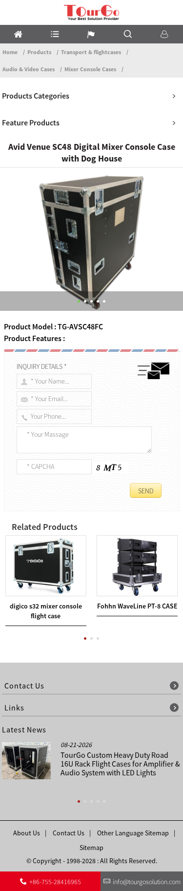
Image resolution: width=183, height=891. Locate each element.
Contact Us (68, 833)
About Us (26, 833)
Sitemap (91, 847)
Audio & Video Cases (28, 69)
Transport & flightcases (91, 52)
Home (10, 52)
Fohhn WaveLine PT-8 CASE (137, 606)
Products (39, 52)
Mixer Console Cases (90, 69)
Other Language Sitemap (133, 833)
